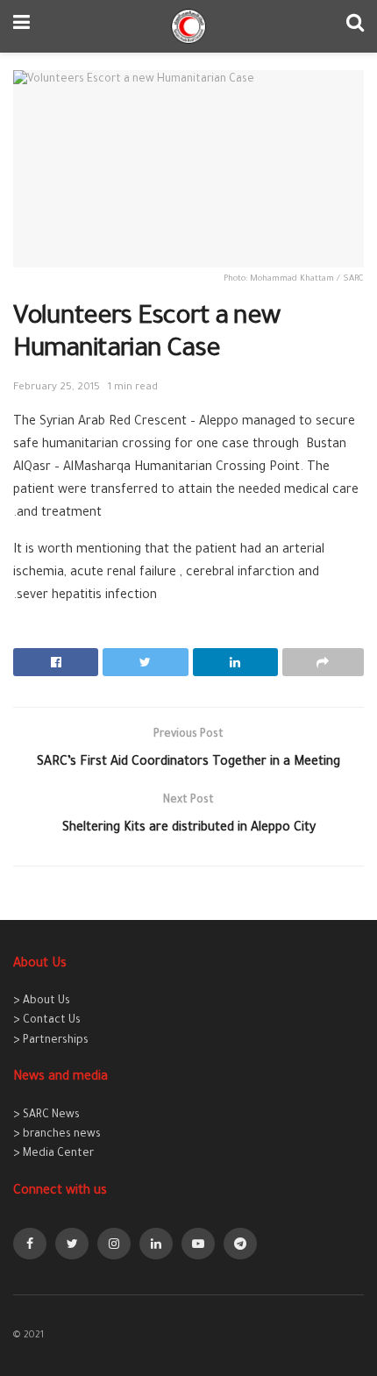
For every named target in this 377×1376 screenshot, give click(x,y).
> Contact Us (47, 1021)
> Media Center (53, 1154)
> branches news (57, 1135)
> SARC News (46, 1115)
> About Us (41, 1001)
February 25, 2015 (56, 388)
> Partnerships (51, 1041)
